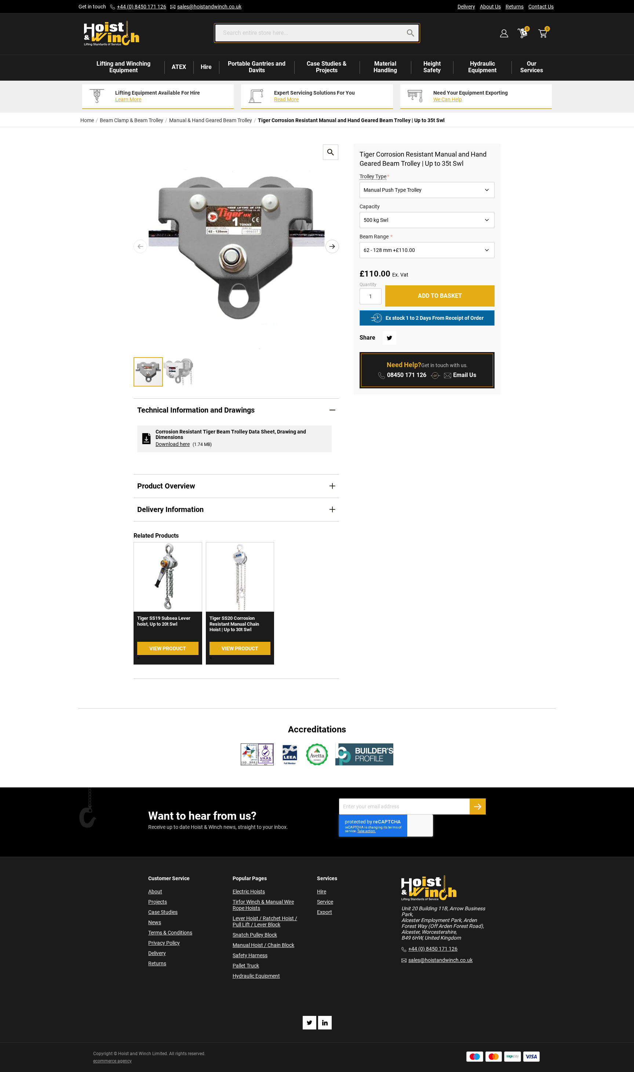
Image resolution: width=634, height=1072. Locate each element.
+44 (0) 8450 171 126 (141, 7)
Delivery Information (170, 509)
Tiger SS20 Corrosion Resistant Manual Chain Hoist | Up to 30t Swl (234, 623)
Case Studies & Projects (327, 67)
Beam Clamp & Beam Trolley (131, 120)
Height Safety (432, 67)
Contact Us (541, 7)
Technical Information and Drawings (196, 410)
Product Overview (166, 486)
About (155, 891)
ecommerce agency (112, 1061)
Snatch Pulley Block (255, 935)
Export (324, 912)
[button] (140, 246)
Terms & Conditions (170, 933)
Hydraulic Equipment (482, 67)
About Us (490, 7)
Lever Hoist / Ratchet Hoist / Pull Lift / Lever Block (265, 921)
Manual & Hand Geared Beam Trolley (210, 120)
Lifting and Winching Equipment (123, 67)
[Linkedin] (325, 1022)
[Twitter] (309, 1022)
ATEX (179, 66)
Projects (157, 902)
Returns (515, 7)
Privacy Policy (164, 943)
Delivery (466, 7)
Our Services (531, 67)
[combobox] (317, 33)
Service (325, 902)
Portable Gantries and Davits (256, 67)
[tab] (236, 410)
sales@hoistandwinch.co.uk (209, 7)
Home (87, 120)
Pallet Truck (246, 966)
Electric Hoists (249, 891)
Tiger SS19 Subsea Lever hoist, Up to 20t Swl (163, 621)
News (154, 922)
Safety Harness (250, 955)
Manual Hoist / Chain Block (263, 945)
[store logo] (111, 34)
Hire (206, 66)
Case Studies (163, 912)
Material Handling (385, 67)
